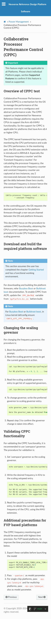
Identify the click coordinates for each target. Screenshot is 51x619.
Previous (12, 597)
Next (40, 597)
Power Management (19, 22)
